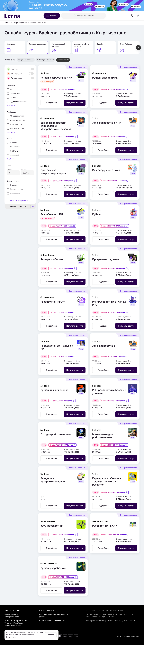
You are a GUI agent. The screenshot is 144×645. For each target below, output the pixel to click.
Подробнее (11, 637)
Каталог (7, 23)
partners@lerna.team (12, 625)
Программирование (20, 23)
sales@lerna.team (11, 617)
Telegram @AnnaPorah (13, 623)
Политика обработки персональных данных (54, 615)
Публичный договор (47, 610)
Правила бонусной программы (51, 621)
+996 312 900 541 (12, 610)
